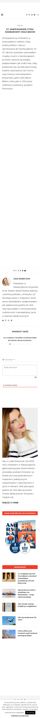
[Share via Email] (25, 271)
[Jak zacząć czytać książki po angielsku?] (9, 607)
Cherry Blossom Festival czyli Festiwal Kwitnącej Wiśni (27, 633)
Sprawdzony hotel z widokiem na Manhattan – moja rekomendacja (27, 593)
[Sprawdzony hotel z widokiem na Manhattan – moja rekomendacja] (9, 593)
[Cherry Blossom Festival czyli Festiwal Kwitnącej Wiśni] (9, 634)
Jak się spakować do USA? (27, 618)
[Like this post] (16, 271)
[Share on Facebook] (18, 271)
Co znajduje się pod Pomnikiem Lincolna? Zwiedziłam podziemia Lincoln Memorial (27, 578)
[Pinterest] (34, 15)
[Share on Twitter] (20, 271)
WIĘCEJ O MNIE (10, 502)
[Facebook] (26, 15)
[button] (4, 340)
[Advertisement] (20, 178)
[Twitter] (29, 15)
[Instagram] (32, 15)
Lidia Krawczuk (21, 279)
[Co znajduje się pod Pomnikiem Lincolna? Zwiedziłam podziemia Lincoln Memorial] (9, 577)
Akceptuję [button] (30, 712)
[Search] (38, 15)
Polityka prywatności (20, 716)
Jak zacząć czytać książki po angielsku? (27, 605)
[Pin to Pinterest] (22, 271)
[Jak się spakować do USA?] (9, 620)
